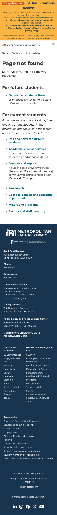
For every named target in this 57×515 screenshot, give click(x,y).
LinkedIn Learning (13, 378)
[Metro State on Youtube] (41, 507)
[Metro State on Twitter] (34, 507)
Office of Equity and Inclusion (19, 436)
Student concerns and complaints (22, 451)
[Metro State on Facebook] (28, 507)
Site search (16, 188)
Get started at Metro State (27, 95)
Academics (17, 53)
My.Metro (39, 379)
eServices (13, 365)
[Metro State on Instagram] (21, 507)
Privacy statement (28, 487)
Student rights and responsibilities (22, 455)
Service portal (39, 387)
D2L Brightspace (13, 354)
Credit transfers (12, 428)
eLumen (39, 354)
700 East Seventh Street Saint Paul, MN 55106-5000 (18, 256)
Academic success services (27, 149)
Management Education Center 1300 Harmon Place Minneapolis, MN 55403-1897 (20, 291)
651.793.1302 (10, 277)
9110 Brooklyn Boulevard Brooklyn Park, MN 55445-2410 (20, 324)
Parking (8, 439)
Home (5, 53)
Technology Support (10, 393)
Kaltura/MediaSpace (39, 369)
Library (13, 372)
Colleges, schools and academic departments (30, 196)
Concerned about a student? (19, 425)
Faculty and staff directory (27, 211)
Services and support (23, 163)
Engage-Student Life (13, 360)
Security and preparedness (18, 447)
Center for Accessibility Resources (21, 421)
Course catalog (33, 53)
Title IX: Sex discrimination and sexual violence (28, 458)
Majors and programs (23, 204)
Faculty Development (37, 365)
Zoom (13, 397)
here (47, 38)
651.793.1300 (10, 267)
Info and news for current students (26, 140)
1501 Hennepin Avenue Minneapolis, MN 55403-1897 (19, 310)
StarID (13, 383)
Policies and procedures (16, 443)
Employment (11, 432)
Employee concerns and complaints (39, 360)
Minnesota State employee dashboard (39, 374)
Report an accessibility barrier (28, 473)
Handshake (13, 369)
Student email (13, 387)
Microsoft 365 (39, 383)
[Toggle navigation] (52, 45)
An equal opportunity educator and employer (29, 480)
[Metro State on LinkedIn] (15, 507)
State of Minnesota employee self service (39, 396)
